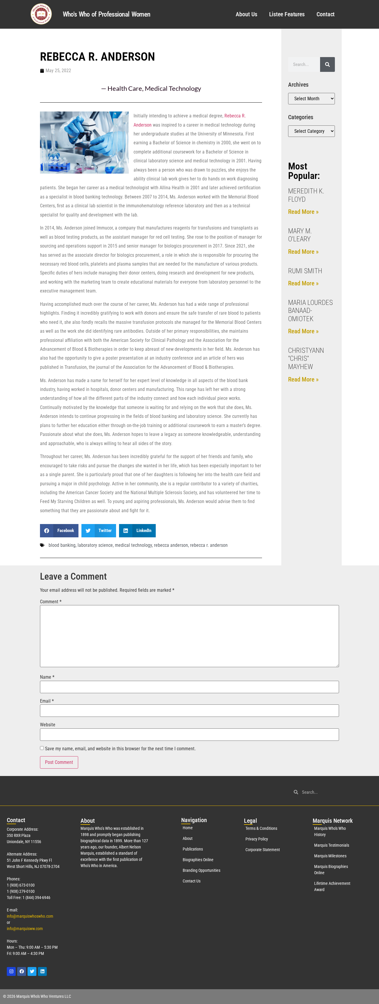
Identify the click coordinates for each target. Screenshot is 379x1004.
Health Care (124, 88)
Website (47, 724)
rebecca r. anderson (209, 545)
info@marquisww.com (25, 928)
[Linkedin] (42, 971)
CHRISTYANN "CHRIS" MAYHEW (306, 359)
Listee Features (287, 14)
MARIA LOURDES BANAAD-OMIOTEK (310, 311)
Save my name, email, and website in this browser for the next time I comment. (120, 748)
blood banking (62, 545)
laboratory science (95, 545)
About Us (246, 14)
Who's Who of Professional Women (106, 14)
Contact (326, 14)
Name (47, 677)
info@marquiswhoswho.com (30, 916)
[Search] (327, 64)
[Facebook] (21, 971)
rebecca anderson (171, 545)
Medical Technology (173, 88)
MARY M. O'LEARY (300, 235)
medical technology (133, 545)
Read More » (303, 211)
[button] (59, 530)
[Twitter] (32, 971)
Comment (51, 601)
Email (47, 701)
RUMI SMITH (305, 271)
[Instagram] (11, 971)
